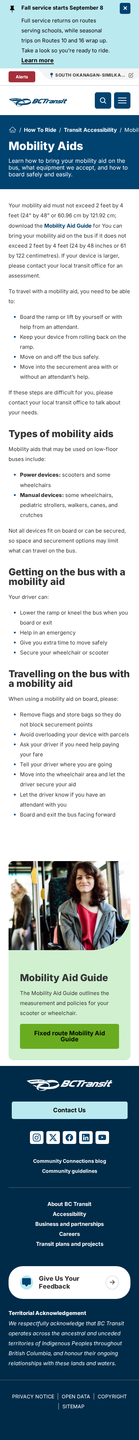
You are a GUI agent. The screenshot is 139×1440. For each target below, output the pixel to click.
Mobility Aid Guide (68, 225)
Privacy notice (33, 1396)
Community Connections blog (69, 1161)
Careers (69, 1234)
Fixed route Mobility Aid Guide (69, 1036)
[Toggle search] (103, 100)
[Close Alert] (125, 8)
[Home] (12, 129)
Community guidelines (69, 1171)
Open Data (76, 1396)
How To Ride (40, 130)
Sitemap (73, 1406)
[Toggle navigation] (122, 100)
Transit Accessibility (90, 130)
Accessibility (69, 1214)
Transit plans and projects (69, 1243)
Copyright (112, 1396)
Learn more (37, 60)
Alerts (22, 76)
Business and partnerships (69, 1224)
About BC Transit (69, 1204)
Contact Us (69, 1110)
